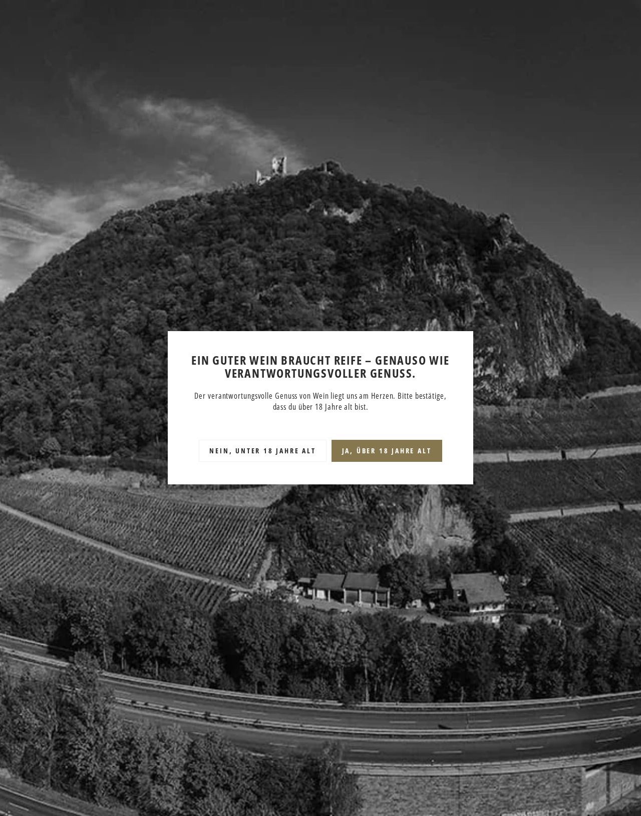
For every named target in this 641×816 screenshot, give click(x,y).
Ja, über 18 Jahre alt (387, 451)
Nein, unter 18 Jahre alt (262, 451)
